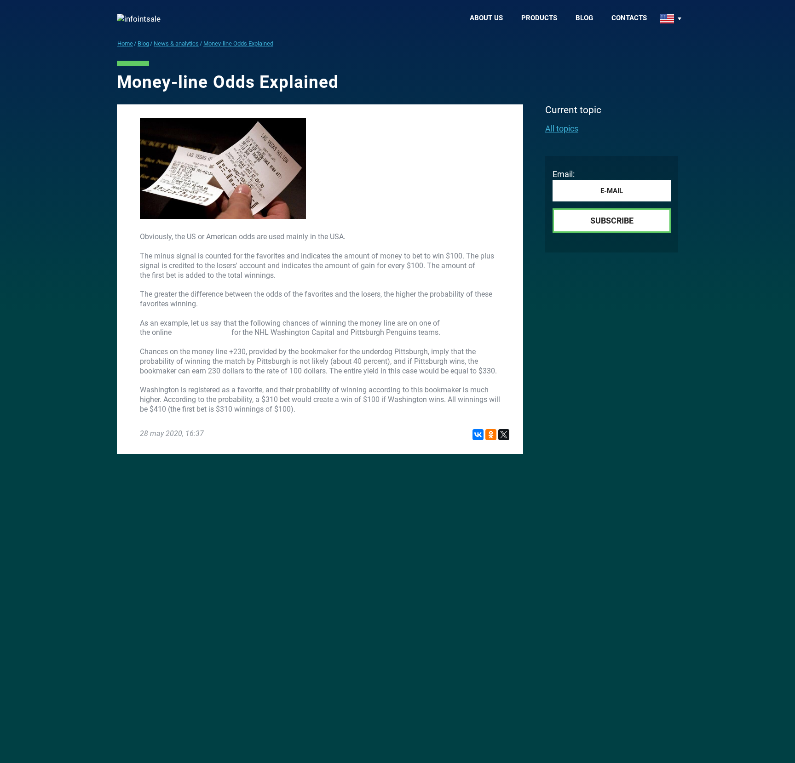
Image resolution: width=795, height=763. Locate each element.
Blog (584, 18)
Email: (564, 174)
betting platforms (201, 332)
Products (539, 18)
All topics (561, 128)
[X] (503, 434)
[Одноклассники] (490, 434)
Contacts (629, 18)
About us (486, 18)
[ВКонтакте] (478, 434)
